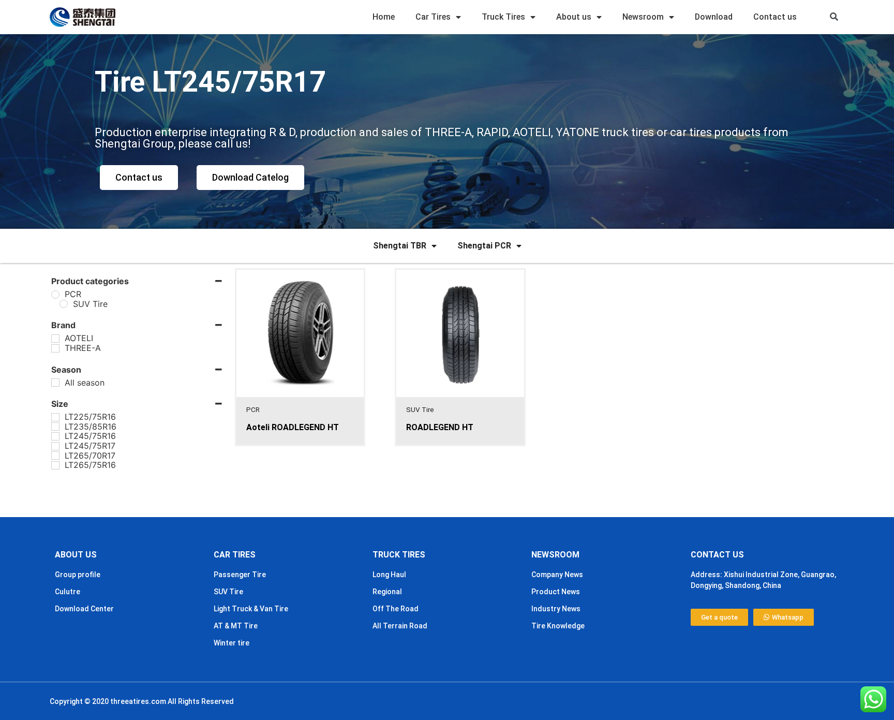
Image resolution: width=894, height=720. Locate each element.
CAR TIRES (235, 555)
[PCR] (55, 294)
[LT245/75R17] (55, 446)
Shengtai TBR (399, 246)
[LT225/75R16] (55, 417)
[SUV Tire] (63, 304)
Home (384, 17)
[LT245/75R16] (55, 436)
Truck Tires (503, 17)
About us (573, 17)
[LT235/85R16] (55, 426)
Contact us (775, 17)
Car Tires (433, 17)
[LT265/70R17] (55, 455)
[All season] (55, 382)
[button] (833, 17)
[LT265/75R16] (55, 465)
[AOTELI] (55, 338)
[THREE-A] (55, 348)
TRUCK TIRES (399, 555)
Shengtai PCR (484, 246)
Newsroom (643, 17)
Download (714, 17)
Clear (92, 495)
